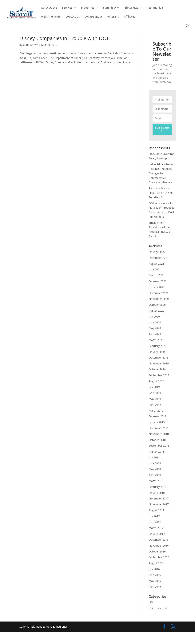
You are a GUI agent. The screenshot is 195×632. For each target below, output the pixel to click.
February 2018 (157, 487)
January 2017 (157, 534)
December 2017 (159, 498)
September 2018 (159, 445)
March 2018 (156, 481)
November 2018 (159, 434)
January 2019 (157, 422)
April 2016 (155, 586)
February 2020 (157, 346)
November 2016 (159, 545)
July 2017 (154, 516)
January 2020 (157, 352)
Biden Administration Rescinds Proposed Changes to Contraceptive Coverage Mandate (161, 173)
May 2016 (155, 581)
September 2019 (159, 375)
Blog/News (131, 7)
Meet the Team (51, 16)
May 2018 (155, 469)
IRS (151, 602)
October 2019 (157, 369)
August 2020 (156, 310)
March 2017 (156, 528)
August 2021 (156, 263)
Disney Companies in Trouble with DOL (64, 38)
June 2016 (155, 575)
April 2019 (155, 404)
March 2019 (156, 410)
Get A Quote (49, 7)
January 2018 (157, 493)
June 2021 (155, 269)
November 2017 (159, 504)
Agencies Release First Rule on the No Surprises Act (161, 192)
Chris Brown (30, 45)
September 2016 (159, 557)
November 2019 (159, 363)
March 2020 (156, 340)
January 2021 (157, 287)
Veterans (113, 16)
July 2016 (154, 569)
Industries (87, 7)
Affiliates (129, 16)
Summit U (109, 7)
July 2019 (154, 387)
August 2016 (156, 563)
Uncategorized (158, 608)
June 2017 (155, 522)
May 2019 (155, 398)
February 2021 (157, 281)
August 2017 (156, 510)
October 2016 (157, 551)
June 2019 (155, 393)
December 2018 (159, 428)
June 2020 (155, 322)
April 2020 (155, 334)
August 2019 (156, 381)
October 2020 (157, 304)
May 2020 (155, 328)
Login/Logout (93, 16)
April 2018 (155, 475)
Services (67, 7)
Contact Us (73, 16)
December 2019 (159, 357)
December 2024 (159, 258)
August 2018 (156, 451)
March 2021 (156, 275)
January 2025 (157, 252)
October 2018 (157, 440)
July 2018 (154, 457)
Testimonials (155, 7)
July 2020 (154, 316)
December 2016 (159, 539)
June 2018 (155, 463)
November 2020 (159, 299)
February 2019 (157, 416)
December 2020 (159, 293)
